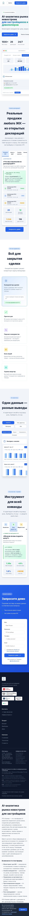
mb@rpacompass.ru (7, 714)
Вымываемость (22, 432)
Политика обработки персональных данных (12, 795)
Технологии (5, 740)
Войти (10, 3)
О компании (5, 737)
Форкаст (15, 432)
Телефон (6, 636)
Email (5, 642)
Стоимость (5, 743)
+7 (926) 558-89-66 (7, 712)
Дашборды (5, 726)
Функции (4, 723)
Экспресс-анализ (7, 432)
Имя (5, 622)
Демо (3, 729)
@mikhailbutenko (14, 661)
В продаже (14, 435)
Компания (7, 629)
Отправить (17, 92)
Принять (23, 909)
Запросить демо (21, 3)
